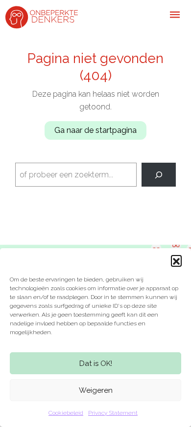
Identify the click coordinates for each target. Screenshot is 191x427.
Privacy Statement (113, 412)
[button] (176, 260)
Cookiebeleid (65, 412)
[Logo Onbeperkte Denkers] (41, 16)
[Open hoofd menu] (175, 14)
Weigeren (96, 390)
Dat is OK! (95, 363)
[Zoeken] (159, 175)
